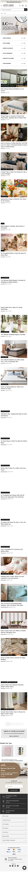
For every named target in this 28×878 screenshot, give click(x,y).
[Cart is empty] (25, 5)
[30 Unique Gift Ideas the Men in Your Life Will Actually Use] (14, 511)
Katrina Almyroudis (4, 471)
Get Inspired (5, 828)
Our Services (5, 832)
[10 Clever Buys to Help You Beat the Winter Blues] (14, 430)
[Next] (22, 724)
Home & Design (4, 113)
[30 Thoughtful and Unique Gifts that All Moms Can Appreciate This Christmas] (14, 484)
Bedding (11, 169)
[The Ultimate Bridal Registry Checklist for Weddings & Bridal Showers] (14, 269)
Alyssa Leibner (3, 417)
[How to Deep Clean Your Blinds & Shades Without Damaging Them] (14, 620)
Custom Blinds (4, 84)
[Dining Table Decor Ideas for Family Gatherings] (14, 297)
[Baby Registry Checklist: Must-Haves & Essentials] (14, 215)
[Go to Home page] (11, 6)
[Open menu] (1, 5)
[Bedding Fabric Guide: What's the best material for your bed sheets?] (14, 566)
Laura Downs (3, 661)
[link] (5, 724)
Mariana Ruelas (3, 444)
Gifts (2, 223)
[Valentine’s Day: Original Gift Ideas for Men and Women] (14, 403)
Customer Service (6, 820)
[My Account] (22, 5)
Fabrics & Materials (11, 86)
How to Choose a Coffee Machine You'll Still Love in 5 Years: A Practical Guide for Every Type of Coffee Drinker (14, 144)
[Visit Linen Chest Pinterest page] (15, 866)
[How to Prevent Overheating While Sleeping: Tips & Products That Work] (14, 593)
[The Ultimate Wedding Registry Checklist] (14, 324)
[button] (27, 751)
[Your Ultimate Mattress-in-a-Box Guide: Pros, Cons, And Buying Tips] (14, 349)
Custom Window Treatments (8, 840)
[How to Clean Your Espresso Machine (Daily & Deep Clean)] (14, 674)
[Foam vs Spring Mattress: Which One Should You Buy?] (14, 376)
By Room (3, 86)
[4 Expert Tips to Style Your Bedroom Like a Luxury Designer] (14, 161)
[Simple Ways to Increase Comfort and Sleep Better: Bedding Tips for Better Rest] (14, 105)
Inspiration (21, 84)
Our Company (5, 824)
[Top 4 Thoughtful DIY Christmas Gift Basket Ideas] (14, 539)
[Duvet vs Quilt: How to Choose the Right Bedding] (14, 647)
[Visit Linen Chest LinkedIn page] (18, 866)
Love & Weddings (4, 277)
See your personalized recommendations (12, 761)
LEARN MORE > (22, 1)
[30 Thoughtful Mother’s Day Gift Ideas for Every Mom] (14, 242)
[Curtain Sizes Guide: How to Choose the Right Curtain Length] (14, 701)
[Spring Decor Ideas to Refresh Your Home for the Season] (14, 188)
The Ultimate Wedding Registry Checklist (13, 334)
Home (2, 13)
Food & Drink (4, 682)
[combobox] (14, 9)
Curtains (15, 84)
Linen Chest (3, 92)
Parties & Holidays (5, 411)
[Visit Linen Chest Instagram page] (12, 866)
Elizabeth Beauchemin (4, 607)
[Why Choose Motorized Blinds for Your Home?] (14, 78)
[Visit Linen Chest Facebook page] (10, 866)
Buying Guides (5, 836)
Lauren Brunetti (3, 498)
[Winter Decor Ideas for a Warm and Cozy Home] (14, 457)
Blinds (10, 84)
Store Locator (5, 816)
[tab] (14, 820)
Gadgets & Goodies (13, 682)
